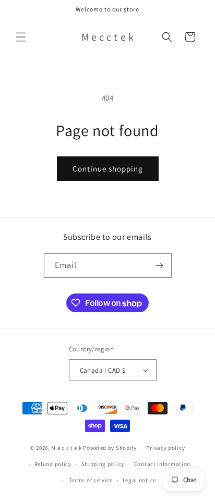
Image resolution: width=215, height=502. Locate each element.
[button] (20, 37)
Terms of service (91, 480)
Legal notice (139, 480)
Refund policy (52, 464)
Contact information (162, 464)
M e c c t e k (66, 447)
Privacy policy (165, 447)
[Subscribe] (159, 265)
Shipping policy (103, 464)
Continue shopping (108, 169)
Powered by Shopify (110, 447)
